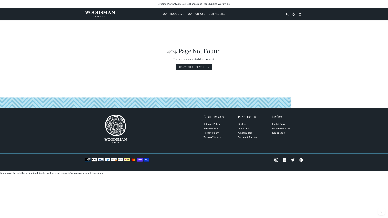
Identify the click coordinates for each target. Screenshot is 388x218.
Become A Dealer (281, 128)
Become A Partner (247, 137)
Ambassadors (245, 132)
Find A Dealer (279, 123)
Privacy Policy (211, 132)
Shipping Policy (212, 123)
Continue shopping (191, 67)
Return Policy (211, 128)
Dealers (242, 123)
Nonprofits (243, 128)
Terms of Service (212, 137)
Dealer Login (278, 132)
